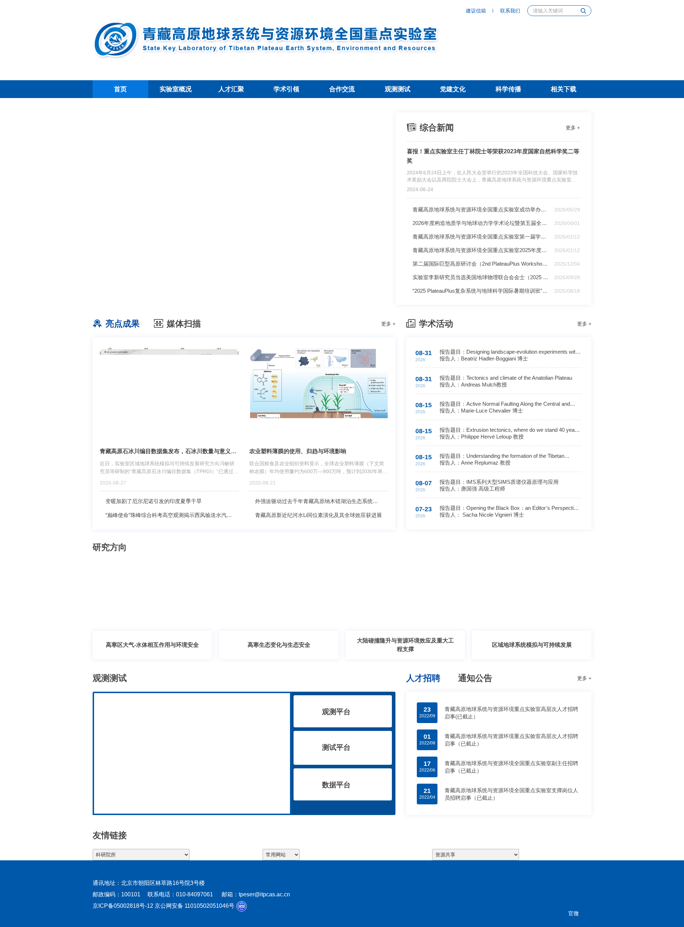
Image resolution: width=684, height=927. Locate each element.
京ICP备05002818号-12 (123, 906)
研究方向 (110, 547)
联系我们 (510, 11)
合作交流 (342, 89)
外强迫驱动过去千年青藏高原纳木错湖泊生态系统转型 (319, 501)
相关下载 (563, 89)
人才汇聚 (231, 89)
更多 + (573, 127)
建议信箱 (476, 11)
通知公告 (475, 678)
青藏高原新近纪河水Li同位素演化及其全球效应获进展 (318, 515)
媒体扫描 (184, 323)
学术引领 (286, 89)
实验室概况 (176, 89)
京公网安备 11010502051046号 (194, 906)
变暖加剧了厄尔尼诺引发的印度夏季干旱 (153, 501)
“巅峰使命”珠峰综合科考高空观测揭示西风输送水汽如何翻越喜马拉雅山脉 (172, 515)
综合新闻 (437, 127)
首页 (120, 89)
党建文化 (453, 89)
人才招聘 (423, 678)
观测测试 (397, 89)
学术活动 (436, 323)
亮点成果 (122, 323)
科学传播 (508, 89)
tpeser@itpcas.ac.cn (264, 894)
